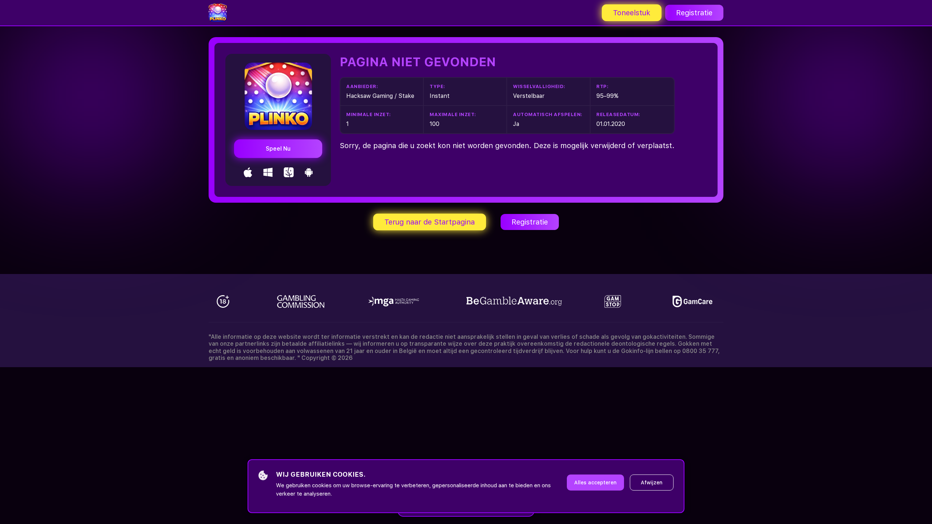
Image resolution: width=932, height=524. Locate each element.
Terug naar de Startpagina (429, 222)
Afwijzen (652, 482)
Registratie (694, 12)
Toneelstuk (631, 12)
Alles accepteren (595, 482)
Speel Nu (278, 148)
